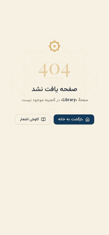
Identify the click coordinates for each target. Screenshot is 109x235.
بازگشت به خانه (70, 119)
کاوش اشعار (29, 119)
